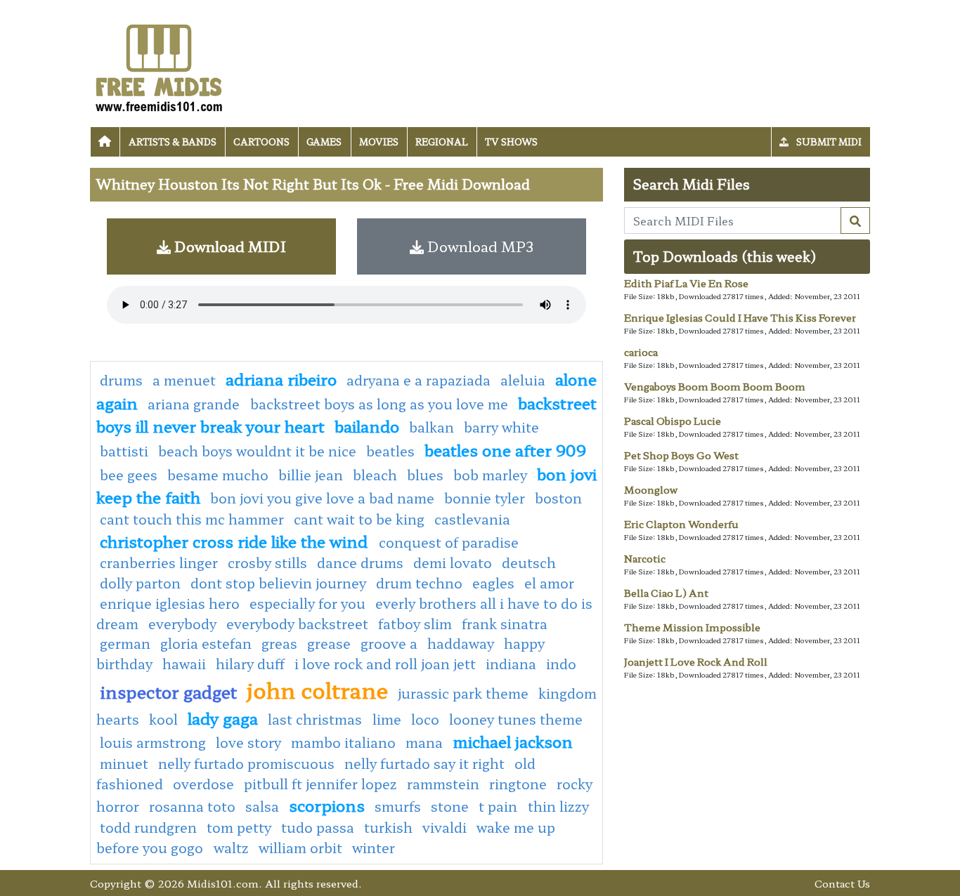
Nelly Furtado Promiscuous (246, 763)
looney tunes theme (516, 719)
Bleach (375, 475)
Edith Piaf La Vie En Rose (686, 283)
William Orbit (300, 847)
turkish (388, 827)
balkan (431, 427)
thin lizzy (558, 806)
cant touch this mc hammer (192, 519)
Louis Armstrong (153, 742)
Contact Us (842, 883)
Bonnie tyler (484, 498)
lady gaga (223, 717)
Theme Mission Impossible (692, 627)
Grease (329, 643)
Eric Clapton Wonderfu (681, 524)
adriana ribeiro (281, 378)
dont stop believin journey (278, 583)
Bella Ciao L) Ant (666, 593)
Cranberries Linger (159, 562)
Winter (373, 847)
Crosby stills (267, 562)
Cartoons (261, 141)
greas (279, 643)
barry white (501, 427)
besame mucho (217, 475)
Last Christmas (316, 719)
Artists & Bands (172, 141)
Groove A (389, 643)
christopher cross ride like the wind (236, 540)
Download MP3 (478, 246)
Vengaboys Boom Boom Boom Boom (714, 386)
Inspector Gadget (168, 691)
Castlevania (472, 519)
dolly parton (140, 583)
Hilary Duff (250, 663)
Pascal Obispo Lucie (672, 421)
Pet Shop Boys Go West (681, 455)
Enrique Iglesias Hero (170, 603)
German (125, 643)
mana (424, 742)
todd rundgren (148, 827)
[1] (855, 220)
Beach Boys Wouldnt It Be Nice (257, 451)
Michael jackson (513, 741)
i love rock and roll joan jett (385, 663)
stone (450, 806)
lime (386, 719)
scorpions (327, 804)
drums (121, 380)
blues (425, 475)
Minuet (124, 763)
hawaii (184, 663)
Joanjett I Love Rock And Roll (695, 661)
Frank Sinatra (504, 623)
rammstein (443, 783)
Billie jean (310, 475)
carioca (641, 352)
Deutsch (529, 562)
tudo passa (317, 827)
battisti (124, 451)
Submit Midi (828, 141)
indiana (511, 663)
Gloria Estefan (206, 643)
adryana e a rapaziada (418, 380)
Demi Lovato (452, 562)
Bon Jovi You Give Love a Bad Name (322, 498)
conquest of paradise (449, 542)
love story (248, 742)
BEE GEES (128, 475)
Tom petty (239, 827)
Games (324, 141)
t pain (500, 806)
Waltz (231, 847)
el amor (549, 583)
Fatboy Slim (415, 623)
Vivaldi (444, 827)
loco (425, 719)
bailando (367, 425)
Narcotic (645, 558)
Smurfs (398, 806)
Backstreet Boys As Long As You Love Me (379, 404)
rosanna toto (192, 806)
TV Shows (511, 141)
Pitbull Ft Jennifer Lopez (320, 783)
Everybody (182, 623)
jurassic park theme (463, 693)
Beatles (390, 451)
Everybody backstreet (297, 623)
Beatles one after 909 (505, 449)
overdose (203, 783)
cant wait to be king (359, 519)
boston (558, 498)
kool (163, 719)
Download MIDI (228, 246)
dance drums (360, 562)
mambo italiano (343, 742)
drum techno (419, 583)
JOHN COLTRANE (317, 689)
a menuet (184, 380)
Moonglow (650, 489)
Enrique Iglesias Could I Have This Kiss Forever (740, 317)
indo (561, 663)
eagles (493, 583)
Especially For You (307, 603)
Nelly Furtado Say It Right (424, 763)
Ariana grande (195, 404)
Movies (378, 141)
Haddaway (460, 643)
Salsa (262, 806)
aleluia (522, 380)
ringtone (518, 783)
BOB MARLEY (490, 475)
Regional (441, 141)
